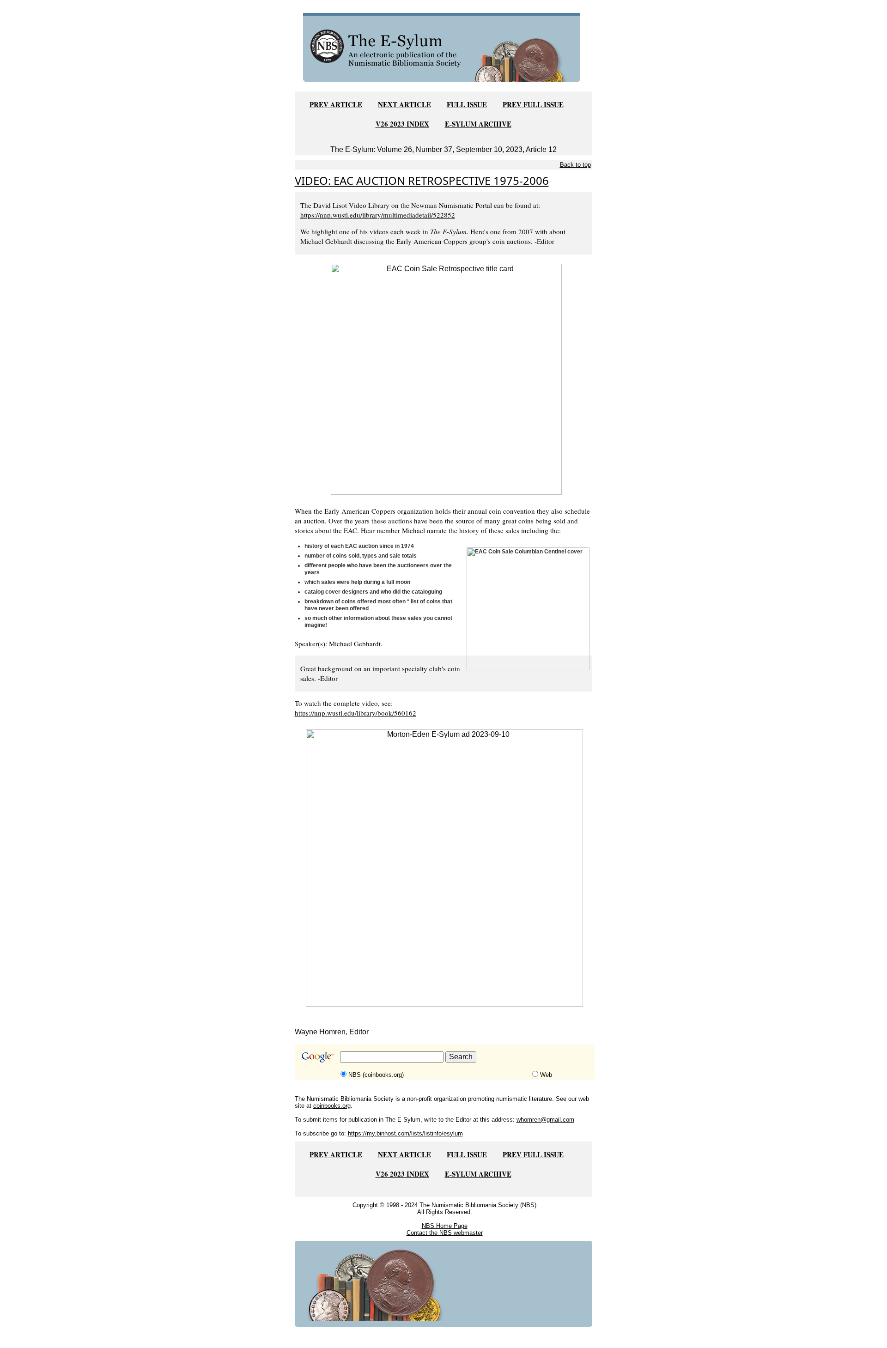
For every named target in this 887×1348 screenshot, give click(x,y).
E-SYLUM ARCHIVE (478, 124)
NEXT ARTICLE (404, 104)
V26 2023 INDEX (402, 124)
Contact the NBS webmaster (445, 1232)
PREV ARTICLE (336, 104)
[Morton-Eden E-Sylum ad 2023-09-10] (444, 867)
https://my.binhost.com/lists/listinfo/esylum (405, 1133)
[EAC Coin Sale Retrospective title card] (446, 379)
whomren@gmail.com (545, 1119)
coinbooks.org (332, 1105)
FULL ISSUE (467, 104)
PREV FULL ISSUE (533, 104)
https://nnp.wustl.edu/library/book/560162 (355, 712)
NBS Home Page (445, 1225)
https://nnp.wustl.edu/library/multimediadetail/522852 (377, 214)
